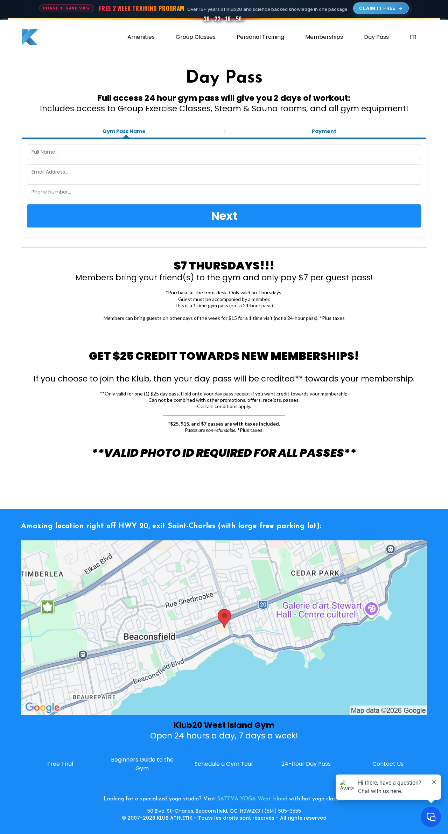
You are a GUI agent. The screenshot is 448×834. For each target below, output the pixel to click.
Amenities (141, 37)
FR (413, 37)
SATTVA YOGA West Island (252, 799)
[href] (224, 627)
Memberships (324, 37)
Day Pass (376, 37)
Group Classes (196, 37)
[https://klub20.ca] (29, 37)
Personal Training (260, 37)
